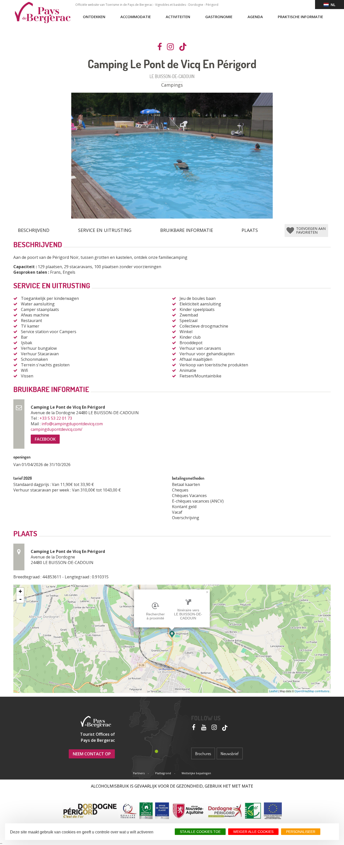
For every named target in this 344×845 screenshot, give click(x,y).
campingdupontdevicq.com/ (57, 429)
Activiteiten (178, 16)
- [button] (20, 599)
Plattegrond (163, 773)
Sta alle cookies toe (200, 832)
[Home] (42, 12)
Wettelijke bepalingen (196, 773)
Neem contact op (92, 754)
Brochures (203, 753)
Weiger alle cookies (253, 832)
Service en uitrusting (104, 230)
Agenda (255, 16)
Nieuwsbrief (230, 753)
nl (332, 4)
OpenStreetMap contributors (312, 691)
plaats (250, 230)
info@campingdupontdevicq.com (73, 424)
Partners (139, 773)
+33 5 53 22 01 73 (56, 418)
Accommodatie (135, 16)
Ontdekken (94, 16)
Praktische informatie (300, 16)
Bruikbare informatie (186, 230)
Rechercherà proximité (155, 616)
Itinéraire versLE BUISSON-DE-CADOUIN (188, 614)
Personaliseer (300, 832)
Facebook (45, 439)
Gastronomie (218, 16)
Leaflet (273, 691)
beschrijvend (33, 230)
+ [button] (20, 591)
